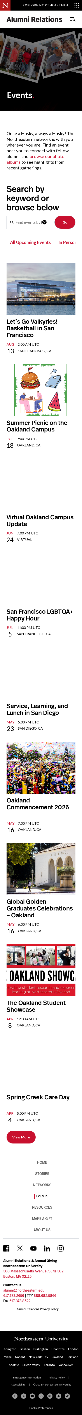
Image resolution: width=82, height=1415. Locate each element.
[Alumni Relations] (35, 19)
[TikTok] (67, 1396)
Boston (25, 1349)
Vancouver (65, 1365)
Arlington (9, 1349)
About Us (42, 1229)
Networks (42, 1184)
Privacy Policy (57, 1377)
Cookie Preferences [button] (41, 1407)
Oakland (57, 1357)
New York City (38, 1357)
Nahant (20, 1357)
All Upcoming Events (30, 242)
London (73, 1349)
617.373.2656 (13, 1295)
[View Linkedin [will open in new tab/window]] (47, 1248)
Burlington (40, 1349)
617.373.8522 (19, 1300)
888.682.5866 (45, 1295)
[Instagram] (49, 1396)
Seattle (14, 1365)
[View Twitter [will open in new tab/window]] (20, 1248)
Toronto (49, 1365)
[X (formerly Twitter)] (23, 1396)
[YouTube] (32, 1396)
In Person (67, 242)
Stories (42, 1173)
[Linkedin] (41, 1396)
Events (42, 1196)
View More (21, 1137)
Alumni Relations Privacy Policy (38, 1309)
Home (42, 1162)
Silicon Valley (31, 1365)
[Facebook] (14, 1396)
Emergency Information (27, 1377)
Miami (8, 1357)
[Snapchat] (58, 1396)
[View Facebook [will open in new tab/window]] (6, 1248)
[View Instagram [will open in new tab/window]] (61, 1248)
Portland (72, 1357)
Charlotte (58, 1349)
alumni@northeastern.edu (23, 1290)
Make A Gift (42, 1218)
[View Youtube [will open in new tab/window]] (33, 1248)
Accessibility (18, 1384)
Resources (42, 1207)
